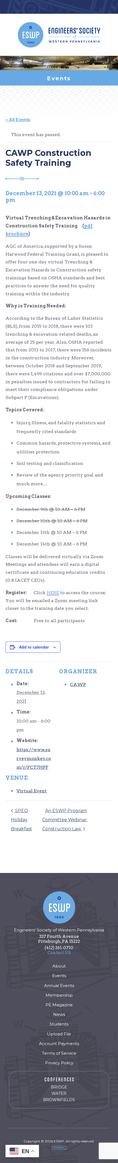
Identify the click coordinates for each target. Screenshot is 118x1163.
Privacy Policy (59, 1062)
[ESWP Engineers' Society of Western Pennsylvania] (59, 35)
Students (59, 1024)
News (59, 1014)
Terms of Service (59, 1053)
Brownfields (59, 1099)
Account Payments (59, 1043)
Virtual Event (31, 790)
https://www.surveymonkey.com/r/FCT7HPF (33, 758)
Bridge (59, 1087)
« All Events (17, 119)
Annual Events (59, 985)
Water (59, 1093)
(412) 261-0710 (59, 947)
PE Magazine (59, 1004)
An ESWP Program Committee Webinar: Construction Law (65, 819)
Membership (59, 995)
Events (59, 975)
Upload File (59, 1034)
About (59, 966)
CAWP (78, 684)
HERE (53, 592)
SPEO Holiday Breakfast (21, 819)
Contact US (59, 952)
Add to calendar (34, 647)
